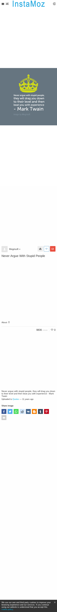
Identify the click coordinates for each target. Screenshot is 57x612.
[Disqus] (28, 464)
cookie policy (7, 609)
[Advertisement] (28, 37)
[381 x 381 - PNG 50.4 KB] (40, 249)
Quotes (16, 399)
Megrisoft (13, 249)
